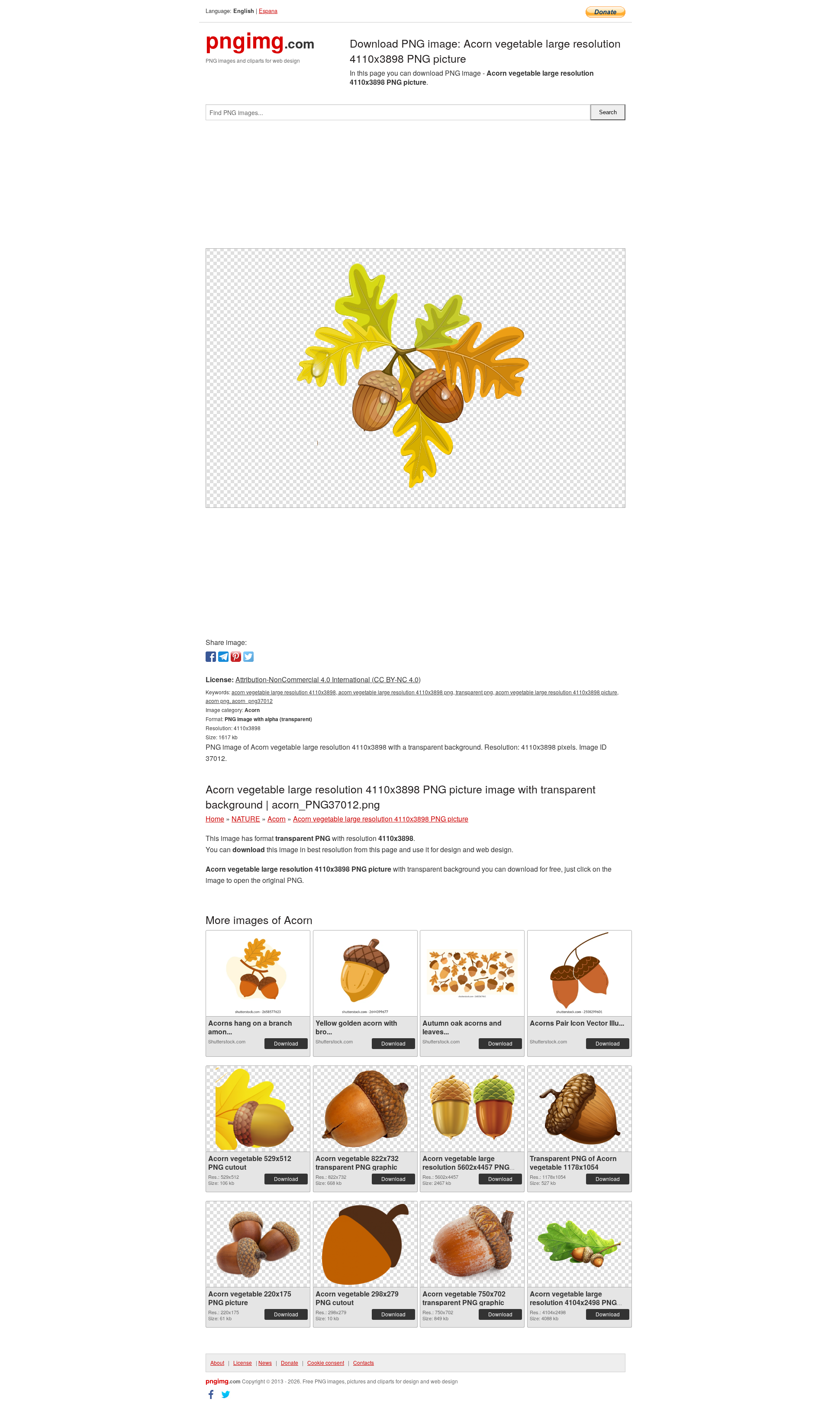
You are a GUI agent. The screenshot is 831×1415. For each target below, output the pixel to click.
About (217, 1362)
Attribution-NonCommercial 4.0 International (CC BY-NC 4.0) (328, 679)
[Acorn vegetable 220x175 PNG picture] (258, 1244)
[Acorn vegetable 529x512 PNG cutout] (258, 1109)
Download (286, 1043)
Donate (289, 1362)
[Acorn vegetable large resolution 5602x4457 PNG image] (472, 1109)
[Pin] (236, 656)
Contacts (363, 1362)
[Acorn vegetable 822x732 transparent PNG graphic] (365, 1108)
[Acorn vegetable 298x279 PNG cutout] (365, 1244)
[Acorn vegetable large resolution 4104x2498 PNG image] (579, 1244)
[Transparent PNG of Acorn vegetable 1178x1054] (579, 1108)
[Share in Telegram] (223, 656)
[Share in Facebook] (211, 656)
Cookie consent (325, 1362)
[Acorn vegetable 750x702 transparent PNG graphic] (472, 1244)
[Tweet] (248, 656)
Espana (268, 10)
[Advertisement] (415, 187)
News (265, 1362)
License (242, 1362)
